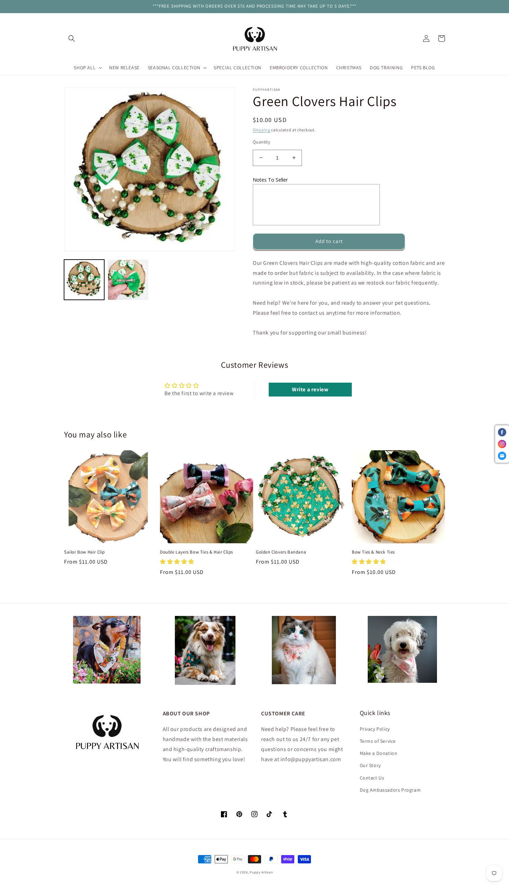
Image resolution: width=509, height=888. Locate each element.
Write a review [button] (310, 389)
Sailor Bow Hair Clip (84, 552)
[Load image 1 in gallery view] (84, 280)
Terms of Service (378, 741)
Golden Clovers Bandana (281, 552)
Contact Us (372, 778)
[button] (71, 38)
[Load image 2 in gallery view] (128, 280)
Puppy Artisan (261, 872)
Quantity (261, 142)
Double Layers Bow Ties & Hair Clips (196, 552)
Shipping (261, 129)
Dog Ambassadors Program (390, 790)
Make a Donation (379, 753)
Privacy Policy (375, 729)
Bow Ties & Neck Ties (373, 552)
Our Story (370, 765)
